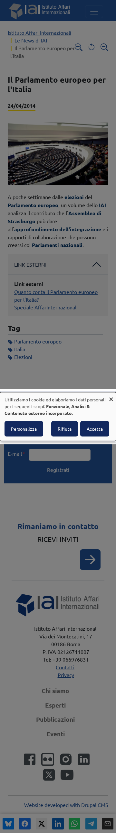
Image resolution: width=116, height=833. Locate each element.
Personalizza (24, 429)
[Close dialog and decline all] (111, 396)
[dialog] (58, 416)
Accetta (95, 429)
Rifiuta (65, 429)
